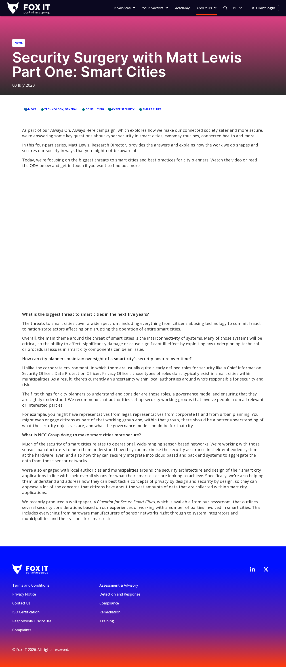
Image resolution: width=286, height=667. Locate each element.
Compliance (109, 603)
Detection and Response (119, 594)
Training (106, 621)
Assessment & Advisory (118, 585)
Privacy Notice (24, 594)
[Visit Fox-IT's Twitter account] (265, 569)
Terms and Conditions (30, 585)
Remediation (109, 612)
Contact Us (21, 603)
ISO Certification (26, 612)
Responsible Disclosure (31, 621)
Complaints (21, 629)
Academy (182, 8)
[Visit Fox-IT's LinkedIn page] (252, 569)
